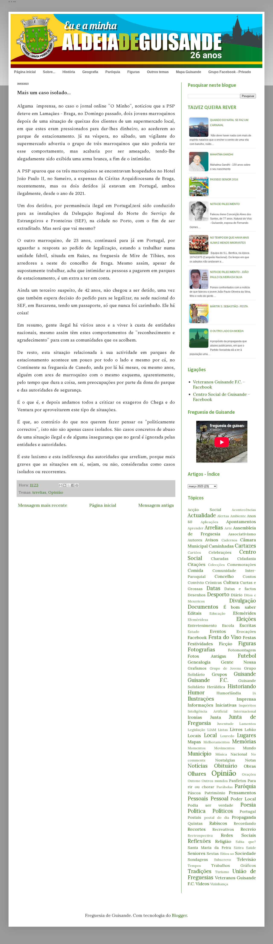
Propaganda (244, 817)
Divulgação (242, 600)
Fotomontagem (242, 650)
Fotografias (201, 649)
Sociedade (245, 853)
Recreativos (223, 829)
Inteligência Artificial (207, 711)
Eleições (246, 619)
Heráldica (216, 686)
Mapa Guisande (188, 72)
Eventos (218, 631)
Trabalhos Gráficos (233, 865)
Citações (196, 564)
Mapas (194, 741)
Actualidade (202, 515)
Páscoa (194, 792)
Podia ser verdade (210, 805)
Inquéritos (247, 705)
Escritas (248, 625)
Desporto (218, 594)
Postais (194, 817)
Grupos (219, 674)
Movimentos (224, 748)
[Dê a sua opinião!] (64, 485)
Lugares (246, 735)
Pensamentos (242, 792)
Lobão (250, 729)
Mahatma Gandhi (221, 154)
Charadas (219, 558)
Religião (223, 841)
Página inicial (25, 72)
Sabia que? (246, 841)
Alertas (223, 516)
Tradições (199, 871)
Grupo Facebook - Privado (229, 72)
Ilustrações (201, 698)
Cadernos (229, 540)
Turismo (222, 872)
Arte (228, 528)
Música (221, 754)
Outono (194, 781)
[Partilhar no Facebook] (73, 485)
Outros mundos (215, 781)
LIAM (211, 730)
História (68, 72)
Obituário (225, 766)
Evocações (246, 631)
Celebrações (220, 552)
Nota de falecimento (225, 204)
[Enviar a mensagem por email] (60, 485)
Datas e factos (240, 588)
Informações (200, 705)
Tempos (194, 865)
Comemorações (241, 564)
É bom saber (240, 607)
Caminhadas (221, 546)
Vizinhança (219, 884)
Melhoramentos (216, 742)
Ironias (195, 717)
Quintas (195, 823)
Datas (213, 588)
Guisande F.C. (208, 680)
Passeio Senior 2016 (224, 179)
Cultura (231, 582)
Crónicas (213, 582)
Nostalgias (225, 760)
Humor (196, 692)
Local (210, 735)
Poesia (248, 804)
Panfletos (237, 780)
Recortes (197, 829)
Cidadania (246, 558)
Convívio (196, 582)
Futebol (247, 655)
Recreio (248, 829)
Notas (250, 760)
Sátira (239, 847)
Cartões (194, 552)
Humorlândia (228, 693)
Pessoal (219, 798)
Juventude (225, 724)
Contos (249, 576)
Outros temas (158, 72)
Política (197, 811)
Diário (237, 594)
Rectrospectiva (200, 835)
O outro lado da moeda (227, 331)
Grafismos (197, 668)
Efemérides (244, 613)
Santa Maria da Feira (209, 847)
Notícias (198, 766)
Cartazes (245, 545)
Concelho (224, 576)
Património (215, 792)
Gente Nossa (238, 662)
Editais (195, 613)
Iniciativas (226, 705)
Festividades (200, 643)
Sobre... (49, 72)
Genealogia (199, 662)
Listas (223, 730)
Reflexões (199, 841)
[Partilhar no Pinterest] (77, 485)
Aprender (195, 528)
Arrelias (39, 492)
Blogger (179, 915)
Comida (195, 570)
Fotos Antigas (207, 656)
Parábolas (224, 787)
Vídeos (202, 883)
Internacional (245, 711)
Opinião (55, 492)
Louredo (227, 736)
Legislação (196, 730)
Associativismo (242, 534)
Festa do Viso (224, 637)
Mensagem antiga (156, 505)
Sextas (213, 853)
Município (199, 753)
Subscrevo (222, 859)
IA (254, 693)
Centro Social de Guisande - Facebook (221, 397)
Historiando (242, 686)
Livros (236, 729)
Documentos (203, 607)
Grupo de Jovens (225, 668)
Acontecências (244, 510)
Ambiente (238, 516)
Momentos (197, 748)
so (232, 853)
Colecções (216, 565)
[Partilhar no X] (69, 485)
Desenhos (197, 594)
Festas (249, 637)
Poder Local (243, 798)
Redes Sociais (238, 835)
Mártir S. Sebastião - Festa (229, 306)
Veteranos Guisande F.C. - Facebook (219, 384)
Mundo (249, 747)
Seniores (196, 853)
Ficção (225, 643)
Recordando (245, 823)
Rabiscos (218, 823)
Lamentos (247, 724)
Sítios (224, 853)
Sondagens (198, 859)
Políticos (222, 811)
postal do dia (216, 817)
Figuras (133, 72)
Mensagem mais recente (42, 505)
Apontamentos (241, 521)
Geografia (90, 72)
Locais (194, 735)
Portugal (248, 811)
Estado (193, 631)
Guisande (245, 674)
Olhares (197, 773)
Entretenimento (202, 625)
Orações (249, 774)
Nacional (239, 754)
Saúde (251, 847)
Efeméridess (198, 619)
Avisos (211, 539)
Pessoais (198, 798)
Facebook (197, 637)
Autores (195, 540)
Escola (228, 625)
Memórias (244, 741)
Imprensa (246, 699)
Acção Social (204, 509)
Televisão (246, 859)
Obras (250, 766)
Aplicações (209, 522)
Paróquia (112, 72)
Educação (217, 613)
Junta (215, 717)
